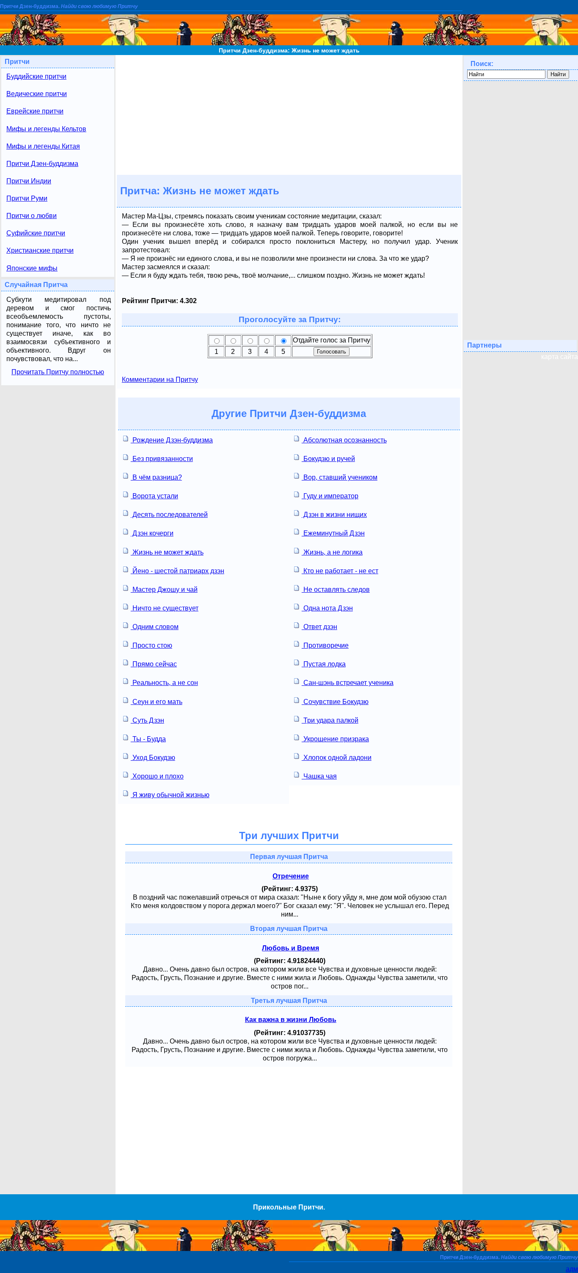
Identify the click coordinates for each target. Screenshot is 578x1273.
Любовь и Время (290, 948)
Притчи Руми (26, 198)
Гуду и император (330, 496)
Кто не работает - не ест (340, 570)
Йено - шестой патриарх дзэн (177, 570)
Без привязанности (162, 458)
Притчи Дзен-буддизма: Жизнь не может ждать (289, 50)
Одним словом (155, 626)
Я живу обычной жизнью (170, 794)
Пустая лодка (324, 664)
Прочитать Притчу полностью (57, 372)
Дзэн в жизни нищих (334, 514)
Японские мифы (32, 268)
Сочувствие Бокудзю (335, 701)
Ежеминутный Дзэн (333, 533)
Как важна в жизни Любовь (290, 1019)
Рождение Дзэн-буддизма (172, 440)
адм (572, 1269)
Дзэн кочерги (152, 533)
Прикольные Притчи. (289, 1207)
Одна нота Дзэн (327, 608)
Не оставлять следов (336, 589)
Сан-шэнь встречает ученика (348, 682)
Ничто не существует (164, 608)
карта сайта (559, 356)
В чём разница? (156, 477)
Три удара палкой (330, 720)
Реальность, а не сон (164, 682)
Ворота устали (154, 496)
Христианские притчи (40, 250)
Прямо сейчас (154, 664)
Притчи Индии (28, 181)
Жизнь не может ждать (167, 552)
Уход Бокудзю (153, 757)
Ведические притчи (36, 93)
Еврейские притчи (34, 111)
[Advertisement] (289, 114)
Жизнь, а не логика (332, 552)
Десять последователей (169, 514)
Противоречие (325, 645)
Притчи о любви (31, 215)
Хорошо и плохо (157, 776)
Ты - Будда (148, 739)
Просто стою (151, 645)
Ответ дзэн (319, 626)
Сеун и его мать (156, 701)
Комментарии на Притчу (160, 379)
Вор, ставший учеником (339, 477)
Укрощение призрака (335, 739)
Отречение (290, 876)
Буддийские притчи (36, 76)
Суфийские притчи (35, 233)
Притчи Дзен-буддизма (42, 163)
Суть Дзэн (147, 720)
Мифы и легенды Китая (43, 146)
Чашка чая (319, 776)
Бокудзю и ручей (328, 458)
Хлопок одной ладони (337, 757)
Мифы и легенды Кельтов (46, 129)
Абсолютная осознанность (344, 440)
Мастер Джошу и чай (164, 589)
